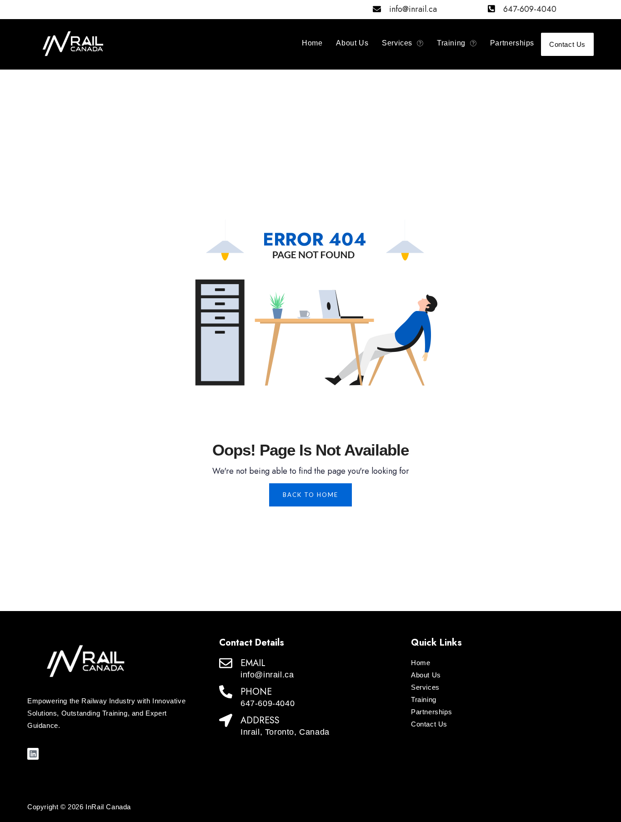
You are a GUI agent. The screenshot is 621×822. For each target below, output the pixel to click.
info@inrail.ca (413, 9)
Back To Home (310, 494)
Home (312, 43)
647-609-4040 (529, 9)
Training (451, 43)
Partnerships (512, 43)
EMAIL (252, 663)
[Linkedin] (33, 753)
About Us (352, 43)
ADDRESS (260, 720)
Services (397, 43)
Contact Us (567, 44)
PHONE (256, 691)
